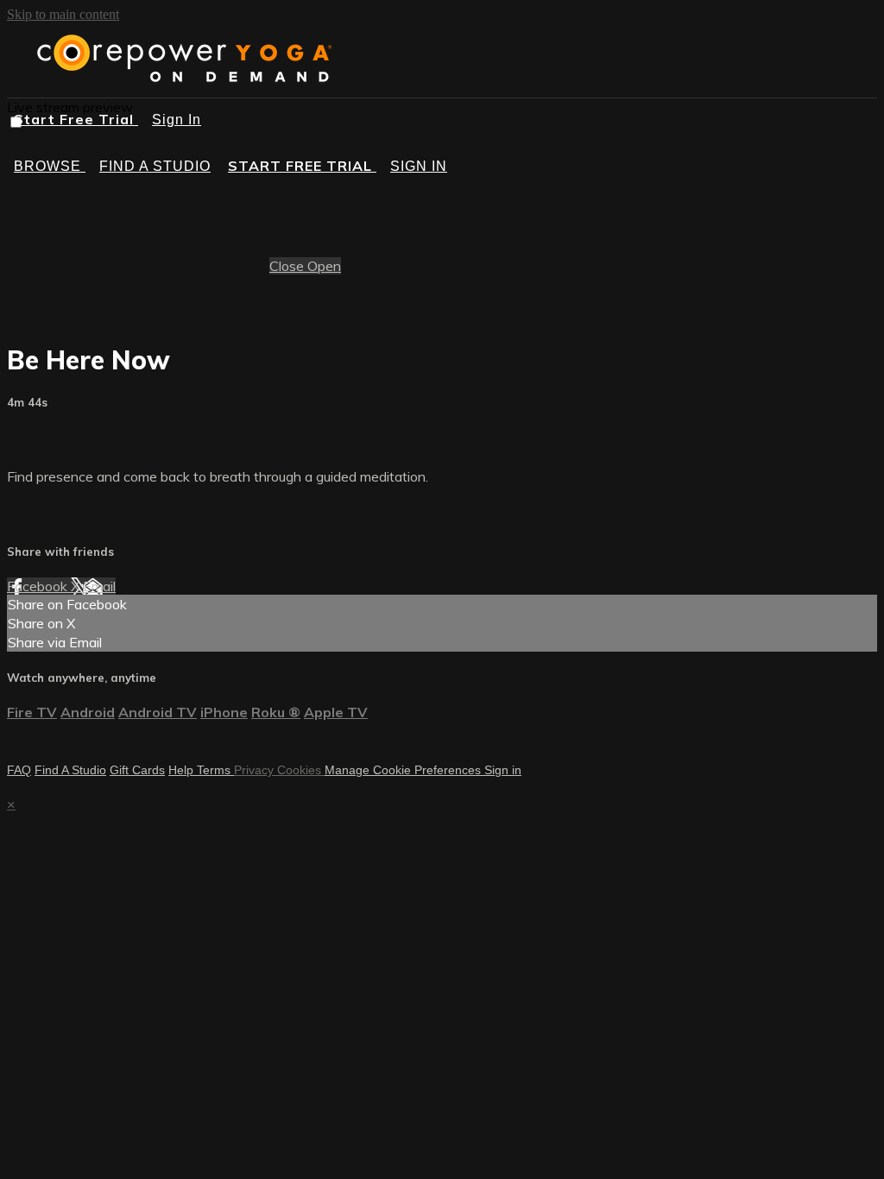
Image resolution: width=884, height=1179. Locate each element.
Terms (215, 770)
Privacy (255, 770)
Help (182, 770)
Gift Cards (137, 770)
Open (324, 265)
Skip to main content (63, 14)
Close (288, 265)
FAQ (19, 770)
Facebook (39, 586)
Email (99, 586)
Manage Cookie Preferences (404, 770)
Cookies (301, 770)
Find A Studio (70, 770)
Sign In (176, 119)
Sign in (418, 166)
